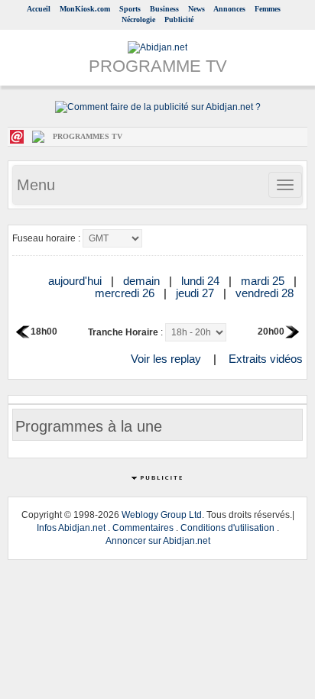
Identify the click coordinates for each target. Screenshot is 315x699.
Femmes (268, 9)
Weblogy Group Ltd (162, 515)
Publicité (178, 19)
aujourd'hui (76, 280)
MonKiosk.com (85, 9)
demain (143, 280)
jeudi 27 (196, 292)
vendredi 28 (266, 292)
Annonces (229, 9)
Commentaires (143, 528)
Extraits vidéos (266, 358)
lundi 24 (201, 280)
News (196, 9)
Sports (130, 9)
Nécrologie (138, 19)
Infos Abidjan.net (71, 528)
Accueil (38, 9)
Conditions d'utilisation (227, 528)
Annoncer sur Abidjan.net (158, 541)
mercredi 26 (126, 292)
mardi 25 (264, 280)
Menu (36, 184)
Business (164, 9)
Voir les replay (166, 358)
